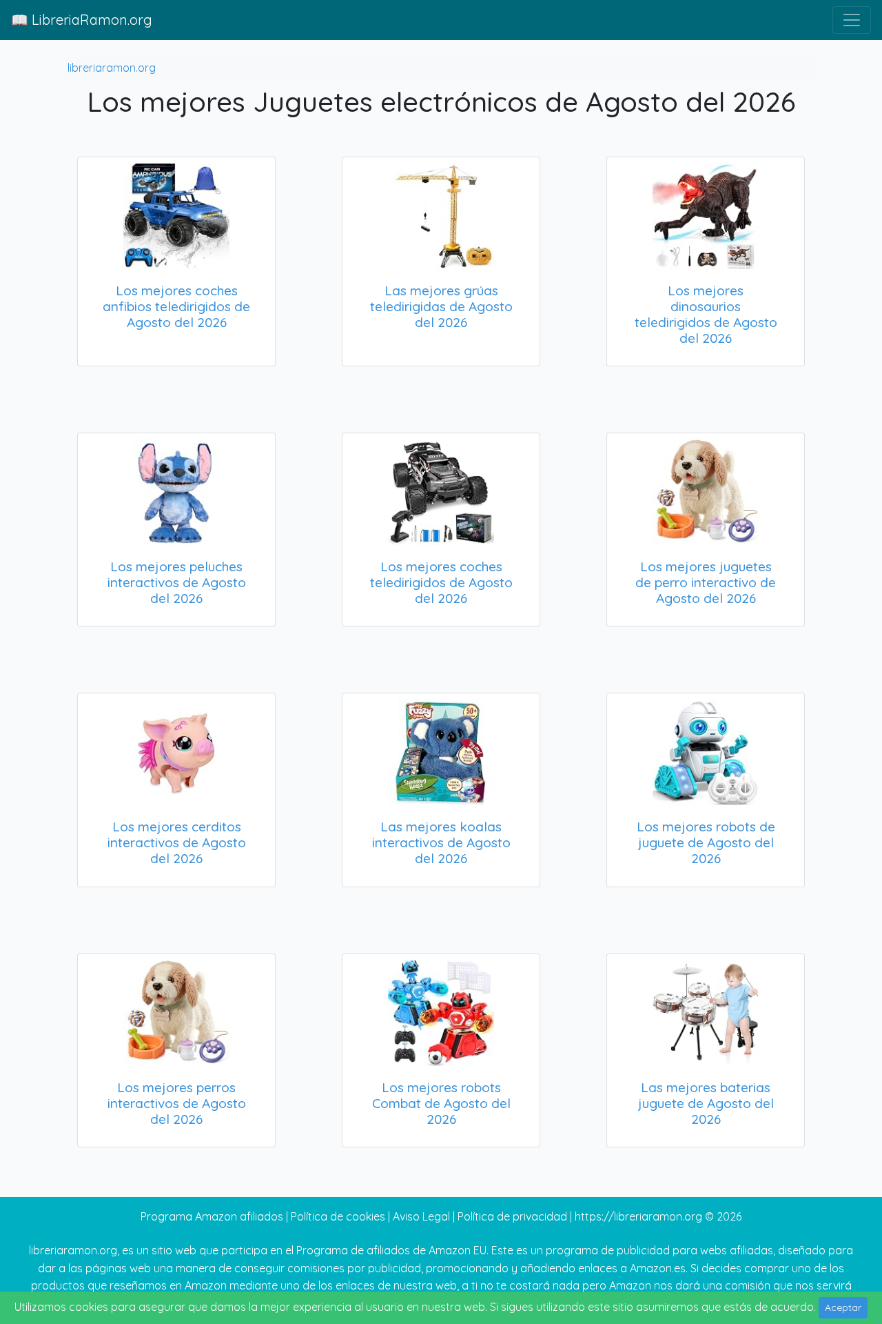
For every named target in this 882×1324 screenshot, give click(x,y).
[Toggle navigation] (851, 20)
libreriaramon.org (112, 68)
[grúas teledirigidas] (441, 213)
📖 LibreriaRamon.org (81, 19)
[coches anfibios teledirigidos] (176, 213)
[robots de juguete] (705, 749)
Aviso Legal (421, 1216)
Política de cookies (338, 1216)
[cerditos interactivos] (176, 749)
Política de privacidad (512, 1216)
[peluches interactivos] (176, 489)
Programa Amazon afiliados (212, 1216)
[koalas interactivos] (441, 749)
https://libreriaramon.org (638, 1216)
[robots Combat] (441, 1010)
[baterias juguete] (705, 1010)
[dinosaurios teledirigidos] (705, 213)
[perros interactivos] (176, 1010)
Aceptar (843, 1307)
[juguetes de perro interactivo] (705, 489)
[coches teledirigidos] (441, 489)
